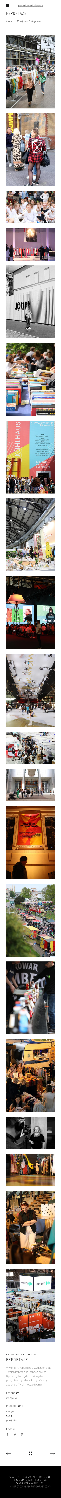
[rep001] (30, 748)
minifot (10, 1411)
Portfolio (22, 21)
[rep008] (30, 1227)
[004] (30, 149)
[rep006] (30, 1170)
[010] (30, 457)
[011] (30, 1133)
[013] (30, 612)
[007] (30, 244)
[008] (30, 379)
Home (9, 21)
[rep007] (30, 1305)
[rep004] (30, 997)
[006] (30, 207)
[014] (30, 690)
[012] (30, 534)
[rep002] (30, 785)
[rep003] (30, 920)
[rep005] (30, 1075)
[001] (30, 71)
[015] (30, 842)
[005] (30, 301)
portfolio (11, 1420)
